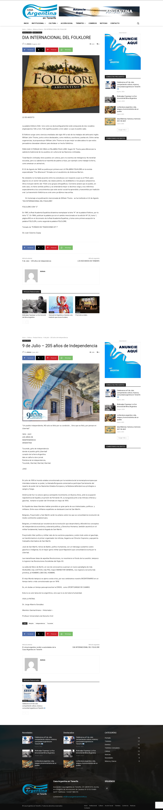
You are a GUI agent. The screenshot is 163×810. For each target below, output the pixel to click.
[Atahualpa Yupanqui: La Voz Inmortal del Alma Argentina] (34, 304)
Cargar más (122, 130)
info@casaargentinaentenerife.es (75, 797)
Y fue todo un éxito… (81, 315)
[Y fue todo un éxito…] (87, 304)
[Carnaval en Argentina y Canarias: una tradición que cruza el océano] (61, 304)
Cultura (29, 29)
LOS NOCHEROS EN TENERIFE (88, 261)
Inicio (24, 29)
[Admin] (23, 44)
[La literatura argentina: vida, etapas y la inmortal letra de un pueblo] (110, 110)
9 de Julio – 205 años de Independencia (36, 261)
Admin (29, 44)
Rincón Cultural (37, 32)
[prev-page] (23, 322)
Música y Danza (38, 29)
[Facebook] (107, 788)
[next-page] (27, 322)
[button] (138, 23)
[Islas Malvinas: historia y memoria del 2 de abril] (110, 121)
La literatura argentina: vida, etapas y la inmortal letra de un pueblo (127, 109)
